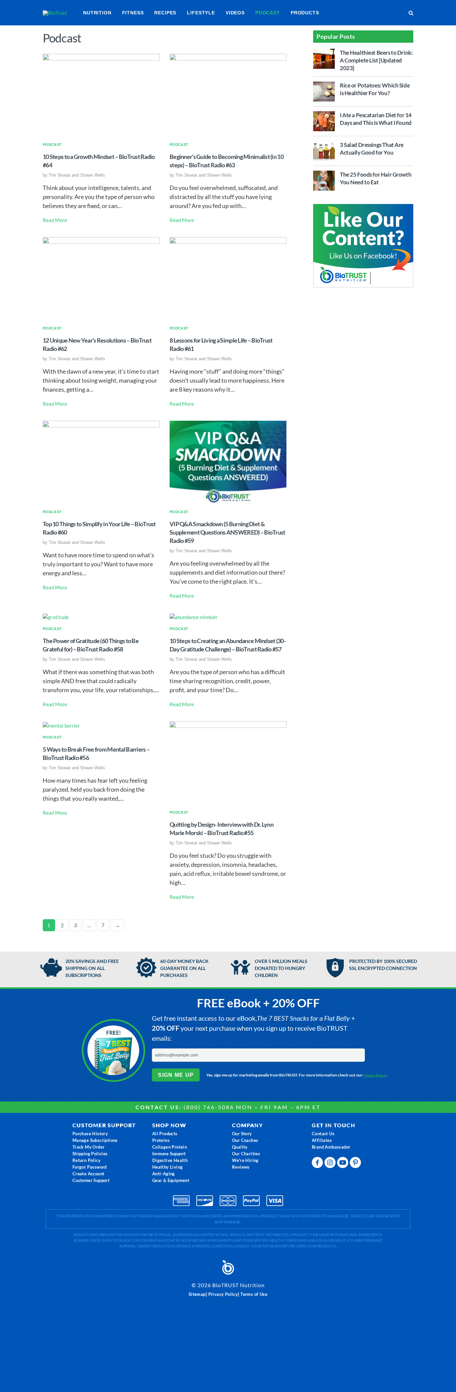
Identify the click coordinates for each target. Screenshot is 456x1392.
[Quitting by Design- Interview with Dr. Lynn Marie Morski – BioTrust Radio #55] (228, 762)
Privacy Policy (374, 1075)
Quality (240, 1147)
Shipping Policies (90, 1153)
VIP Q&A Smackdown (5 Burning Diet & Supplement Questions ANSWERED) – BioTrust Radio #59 (227, 532)
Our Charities (246, 1153)
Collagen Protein (169, 1147)
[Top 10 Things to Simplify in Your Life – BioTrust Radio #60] (101, 462)
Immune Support (169, 1153)
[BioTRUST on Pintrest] (356, 1164)
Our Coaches (245, 1140)
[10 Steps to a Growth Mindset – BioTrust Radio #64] (101, 94)
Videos (235, 12)
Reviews (241, 1167)
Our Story (242, 1133)
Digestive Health (170, 1160)
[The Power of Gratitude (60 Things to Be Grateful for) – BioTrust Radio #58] (56, 616)
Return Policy (86, 1160)
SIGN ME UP (176, 1075)
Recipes (165, 12)
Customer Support (90, 1180)
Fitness (133, 12)
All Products (165, 1133)
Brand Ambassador (331, 1147)
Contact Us (323, 1133)
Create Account (88, 1173)
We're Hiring (245, 1160)
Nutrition (97, 12)
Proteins (161, 1140)
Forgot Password (89, 1167)
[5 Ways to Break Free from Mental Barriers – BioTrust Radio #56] (61, 725)
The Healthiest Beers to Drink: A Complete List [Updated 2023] (376, 60)
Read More (55, 220)
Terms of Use (253, 1294)
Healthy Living (167, 1167)
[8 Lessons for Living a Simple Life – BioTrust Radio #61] (228, 278)
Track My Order (88, 1147)
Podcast (267, 12)
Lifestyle (201, 12)
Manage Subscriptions (95, 1140)
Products (305, 12)
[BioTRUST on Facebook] (318, 1164)
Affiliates (322, 1140)
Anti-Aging (163, 1173)
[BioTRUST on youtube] (343, 1164)
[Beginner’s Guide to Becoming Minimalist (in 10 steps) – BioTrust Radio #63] (228, 94)
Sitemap (197, 1294)
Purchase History (90, 1133)
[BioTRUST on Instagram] (330, 1164)
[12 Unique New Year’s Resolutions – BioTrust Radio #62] (101, 278)
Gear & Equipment (170, 1180)
